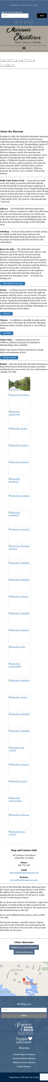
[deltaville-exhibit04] (19, 686)
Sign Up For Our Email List (11, 12)
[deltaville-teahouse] (19, 820)
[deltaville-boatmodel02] (19, 669)
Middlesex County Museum (24, 947)
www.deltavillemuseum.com (24, 880)
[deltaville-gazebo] (19, 787)
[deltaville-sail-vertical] (19, 753)
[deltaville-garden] (19, 434)
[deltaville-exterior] (19, 602)
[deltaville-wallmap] (19, 635)
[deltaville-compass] (19, 770)
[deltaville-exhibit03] (19, 619)
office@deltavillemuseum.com (24, 872)
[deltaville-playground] (19, 417)
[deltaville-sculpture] (19, 501)
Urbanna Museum (24, 952)
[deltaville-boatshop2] (19, 484)
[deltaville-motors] (19, 703)
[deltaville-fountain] (19, 467)
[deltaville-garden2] (19, 451)
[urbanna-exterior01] (19, 535)
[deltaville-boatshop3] (19, 518)
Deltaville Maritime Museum (24, 1058)
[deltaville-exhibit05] (19, 719)
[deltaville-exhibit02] (19, 585)
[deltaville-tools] (19, 652)
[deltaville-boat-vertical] (19, 837)
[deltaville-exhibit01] (19, 568)
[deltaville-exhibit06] (19, 736)
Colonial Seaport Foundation (24, 1054)
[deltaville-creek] (19, 383)
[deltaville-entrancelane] (19, 803)
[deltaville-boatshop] (19, 400)
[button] (24, 48)
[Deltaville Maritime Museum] (19, 551)
